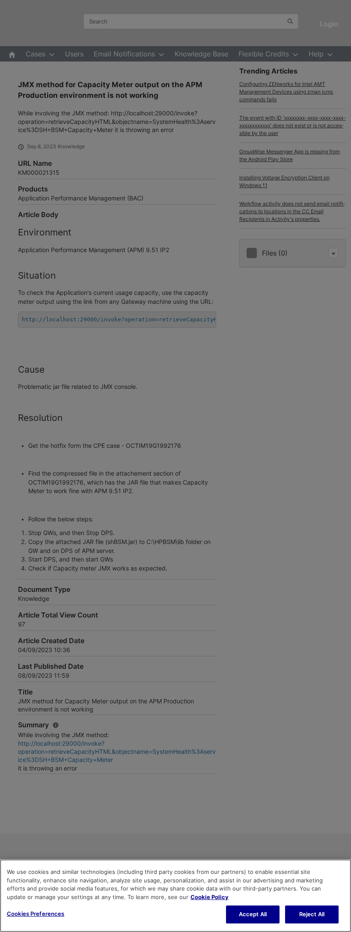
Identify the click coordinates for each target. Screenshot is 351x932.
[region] (175, 895)
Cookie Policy (209, 897)
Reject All (311, 914)
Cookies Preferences (35, 913)
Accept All (253, 914)
